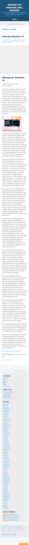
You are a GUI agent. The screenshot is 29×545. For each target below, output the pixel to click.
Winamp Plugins (7, 396)
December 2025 (6, 408)
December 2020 (6, 429)
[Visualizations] (15, 534)
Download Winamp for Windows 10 (11, 351)
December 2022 (6, 419)
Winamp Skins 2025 (7, 398)
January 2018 (6, 460)
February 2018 (6, 458)
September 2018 (6, 449)
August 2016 (6, 484)
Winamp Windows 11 (14, 515)
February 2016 (6, 493)
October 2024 (6, 413)
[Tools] (13, 534)
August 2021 (6, 426)
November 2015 (6, 497)
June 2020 (5, 431)
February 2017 (6, 475)
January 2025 (6, 410)
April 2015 (5, 506)
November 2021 (6, 425)
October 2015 (6, 499)
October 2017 (6, 464)
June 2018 (5, 452)
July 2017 (5, 469)
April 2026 (5, 405)
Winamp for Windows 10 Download (17, 41)
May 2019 (5, 438)
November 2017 (6, 463)
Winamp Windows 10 (13, 36)
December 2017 (6, 461)
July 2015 (5, 502)
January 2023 (6, 417)
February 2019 (6, 443)
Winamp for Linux (7, 393)
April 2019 (5, 440)
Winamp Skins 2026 (7, 395)
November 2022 (6, 420)
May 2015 (5, 505)
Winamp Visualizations (12, 518)
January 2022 (6, 423)
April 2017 (5, 473)
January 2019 (6, 445)
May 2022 (5, 422)
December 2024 (6, 411)
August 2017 (6, 467)
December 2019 (6, 435)
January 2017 (6, 476)
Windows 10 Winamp (6, 42)
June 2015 (5, 503)
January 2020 (6, 434)
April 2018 (5, 455)
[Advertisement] (14, 59)
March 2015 (5, 508)
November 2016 (6, 479)
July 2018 (5, 451)
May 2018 (5, 454)
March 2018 (5, 457)
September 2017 (6, 466)
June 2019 (5, 437)
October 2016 (6, 481)
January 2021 (6, 428)
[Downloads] (5, 534)
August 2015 (6, 500)
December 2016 (6, 478)
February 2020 (6, 432)
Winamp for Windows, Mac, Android (14, 7)
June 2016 (5, 487)
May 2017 (5, 472)
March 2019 (5, 441)
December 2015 (6, 496)
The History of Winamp (8, 392)
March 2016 (5, 491)
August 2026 (6, 404)
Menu (14, 19)
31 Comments (7, 360)
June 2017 (5, 470)
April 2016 (5, 490)
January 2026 (6, 407)
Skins (4, 382)
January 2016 (6, 494)
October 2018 (6, 447)
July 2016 (5, 485)
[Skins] (10, 534)
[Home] (3, 534)
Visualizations (6, 386)
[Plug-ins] (8, 534)
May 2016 (5, 488)
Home (3, 24)
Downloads (17, 40)
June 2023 (5, 416)
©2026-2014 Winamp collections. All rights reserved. (12, 526)
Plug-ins (5, 381)
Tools (4, 384)
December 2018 (6, 446)
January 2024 (6, 414)
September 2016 (6, 482)
